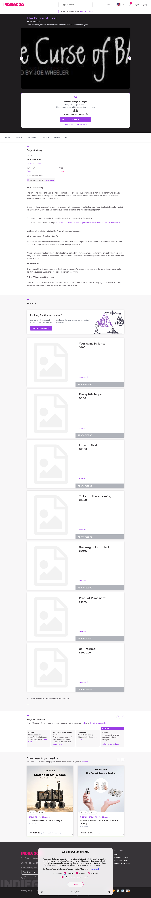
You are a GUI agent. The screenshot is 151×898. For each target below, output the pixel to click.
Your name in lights (92, 343)
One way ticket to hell (94, 547)
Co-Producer (87, 649)
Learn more (57, 744)
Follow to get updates (110, 744)
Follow (75, 119)
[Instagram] (33, 863)
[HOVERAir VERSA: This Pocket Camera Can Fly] (101, 789)
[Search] (61, 4)
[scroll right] (129, 58)
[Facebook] (22, 863)
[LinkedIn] (37, 863)
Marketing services (121, 857)
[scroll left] (21, 58)
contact (38, 163)
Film (29, 171)
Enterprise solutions (122, 863)
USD (108, 5)
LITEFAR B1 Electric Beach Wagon (46, 820)
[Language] (118, 4)
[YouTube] (30, 863)
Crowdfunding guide (98, 723)
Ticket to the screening (95, 496)
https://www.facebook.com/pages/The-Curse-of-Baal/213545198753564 (88, 222)
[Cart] (124, 4)
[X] (26, 863)
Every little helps (90, 394)
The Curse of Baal (42, 18)
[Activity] (130, 4)
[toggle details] (73, 835)
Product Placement (92, 598)
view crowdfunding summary (75, 124)
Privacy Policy (26, 891)
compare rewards (41, 328)
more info (30, 163)
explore (85, 762)
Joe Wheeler (34, 21)
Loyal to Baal (88, 445)
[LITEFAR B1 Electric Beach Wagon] (50, 789)
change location (86, 11)
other (62, 171)
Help (84, 723)
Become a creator (121, 860)
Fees (116, 854)
